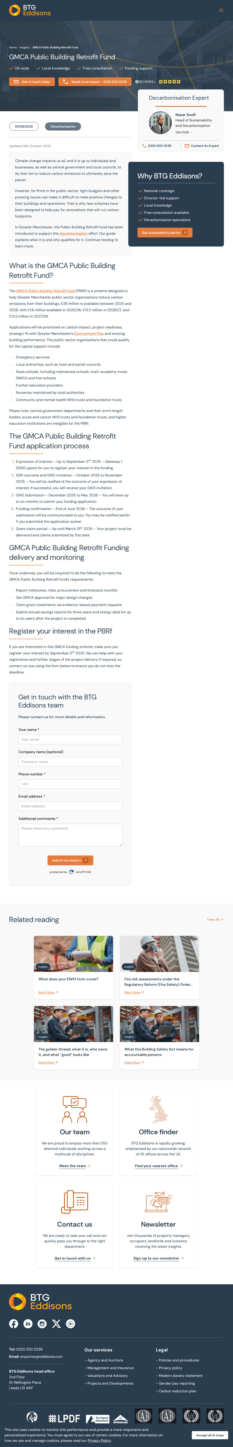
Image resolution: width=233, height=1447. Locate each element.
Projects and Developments (108, 1383)
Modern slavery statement (179, 1375)
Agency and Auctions (103, 1360)
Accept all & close (210, 1435)
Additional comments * (38, 818)
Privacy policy (169, 1368)
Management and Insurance (109, 1368)
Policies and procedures (177, 1360)
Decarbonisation (63, 126)
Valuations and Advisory (106, 1375)
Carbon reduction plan (176, 1391)
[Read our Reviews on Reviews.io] (157, 81)
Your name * (28, 729)
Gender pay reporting (175, 1383)
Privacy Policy (99, 1440)
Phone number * (32, 774)
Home (13, 47)
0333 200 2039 (29, 1349)
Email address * (31, 796)
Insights (25, 47)
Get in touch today (36, 82)
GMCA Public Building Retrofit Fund (55, 47)
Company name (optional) (40, 751)
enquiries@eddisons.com (41, 1356)
